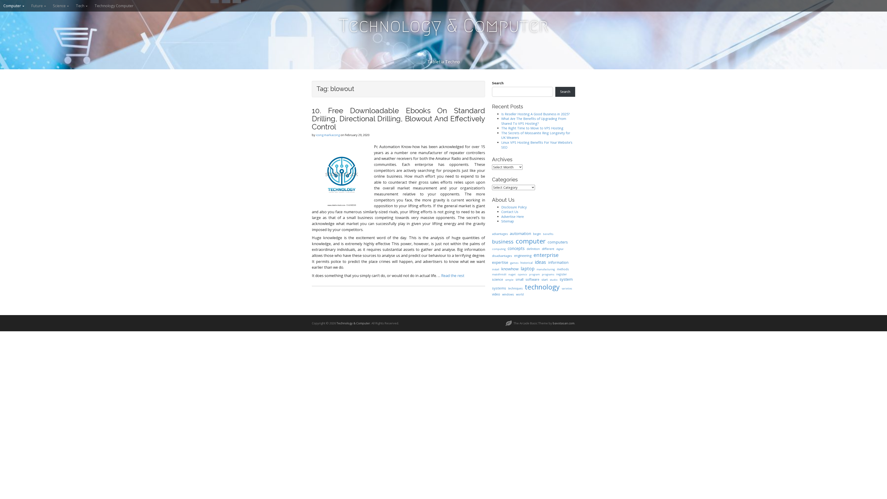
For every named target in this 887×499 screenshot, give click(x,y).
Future (37, 5)
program (534, 274)
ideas (540, 262)
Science (60, 5)
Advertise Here (512, 216)
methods (563, 269)
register (561, 274)
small (519, 279)
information (558, 262)
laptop (528, 268)
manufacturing (546, 269)
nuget (512, 274)
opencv (522, 274)
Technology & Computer (443, 26)
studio (554, 279)
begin (537, 234)
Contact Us (509, 212)
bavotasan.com (563, 323)
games (514, 263)
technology (542, 287)
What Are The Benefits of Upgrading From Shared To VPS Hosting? (533, 121)
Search (498, 83)
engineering (523, 255)
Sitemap (507, 221)
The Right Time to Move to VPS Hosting (532, 128)
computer (531, 241)
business (502, 241)
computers (558, 242)
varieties (567, 288)
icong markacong (328, 135)
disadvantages (502, 256)
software (532, 279)
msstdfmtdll (499, 274)
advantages (500, 234)
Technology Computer (114, 5)
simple (509, 279)
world (520, 294)
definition (533, 249)
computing (499, 249)
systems (499, 288)
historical (526, 263)
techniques (515, 288)
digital (559, 249)
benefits (548, 234)
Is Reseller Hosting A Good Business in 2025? (535, 114)
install (495, 269)
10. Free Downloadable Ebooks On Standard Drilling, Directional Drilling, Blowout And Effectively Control (398, 118)
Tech (80, 5)
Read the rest (452, 275)
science (497, 279)
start (544, 279)
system (566, 279)
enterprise (546, 255)
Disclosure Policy (514, 207)
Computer (12, 5)
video (496, 294)
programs (548, 274)
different (548, 249)
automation (520, 233)
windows (508, 294)
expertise (500, 262)
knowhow (510, 268)
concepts (516, 248)
